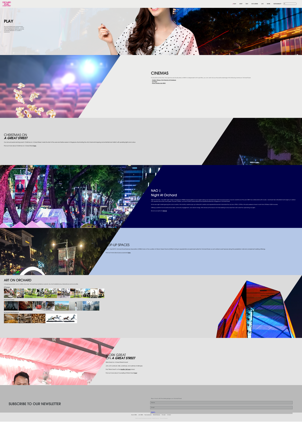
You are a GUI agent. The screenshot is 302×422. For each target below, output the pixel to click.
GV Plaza (154, 81)
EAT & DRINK (255, 3)
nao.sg (164, 210)
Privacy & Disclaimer (164, 418)
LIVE (262, 3)
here (34, 145)
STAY (247, 3)
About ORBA (134, 414)
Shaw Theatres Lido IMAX (159, 83)
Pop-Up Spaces (147, 414)
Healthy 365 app (126, 369)
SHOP (240, 3)
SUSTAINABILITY (277, 3)
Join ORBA (140, 414)
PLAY (235, 3)
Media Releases (156, 414)
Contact (169, 414)
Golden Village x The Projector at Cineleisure (164, 80)
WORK (268, 3)
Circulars (164, 414)
